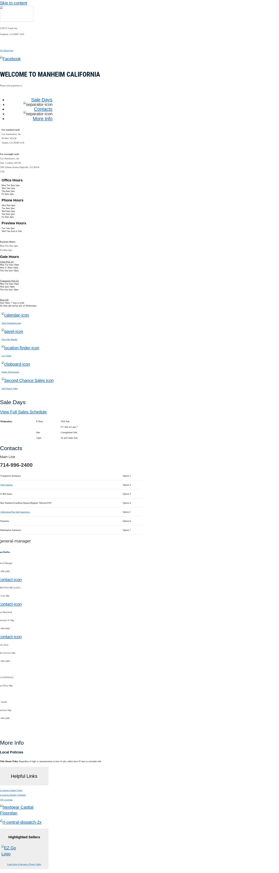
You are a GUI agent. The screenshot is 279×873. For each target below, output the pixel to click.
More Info (42, 118)
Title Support (6, 485)
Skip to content (13, 3)
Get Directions (6, 50)
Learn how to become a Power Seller (24, 864)
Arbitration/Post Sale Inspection (15, 512)
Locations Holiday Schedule (13, 795)
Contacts (43, 109)
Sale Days (41, 99)
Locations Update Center (11, 790)
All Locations (6, 800)
